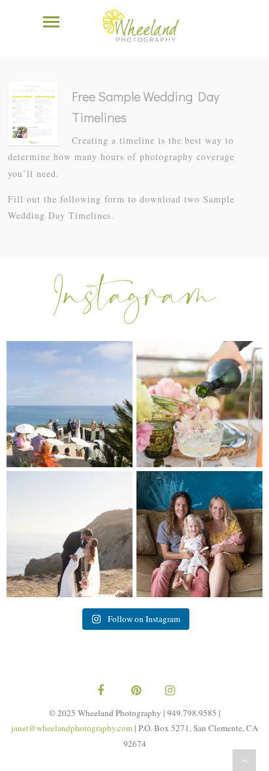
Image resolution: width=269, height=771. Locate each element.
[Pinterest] (134, 692)
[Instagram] (168, 692)
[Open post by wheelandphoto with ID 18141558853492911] (199, 404)
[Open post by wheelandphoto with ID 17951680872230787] (199, 534)
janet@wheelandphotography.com (72, 728)
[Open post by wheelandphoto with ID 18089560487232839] (70, 404)
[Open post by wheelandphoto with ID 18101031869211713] (70, 534)
